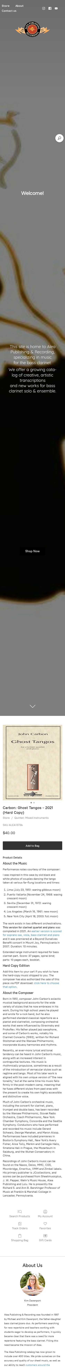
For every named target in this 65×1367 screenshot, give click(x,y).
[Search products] (59, 138)
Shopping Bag (19, 1240)
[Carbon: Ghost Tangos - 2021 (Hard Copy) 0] (32, 762)
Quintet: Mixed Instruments (31, 817)
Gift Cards (45, 1240)
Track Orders (20, 1228)
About (19, 6)
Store (6, 817)
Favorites (45, 1228)
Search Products (19, 1216)
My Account (45, 1216)
